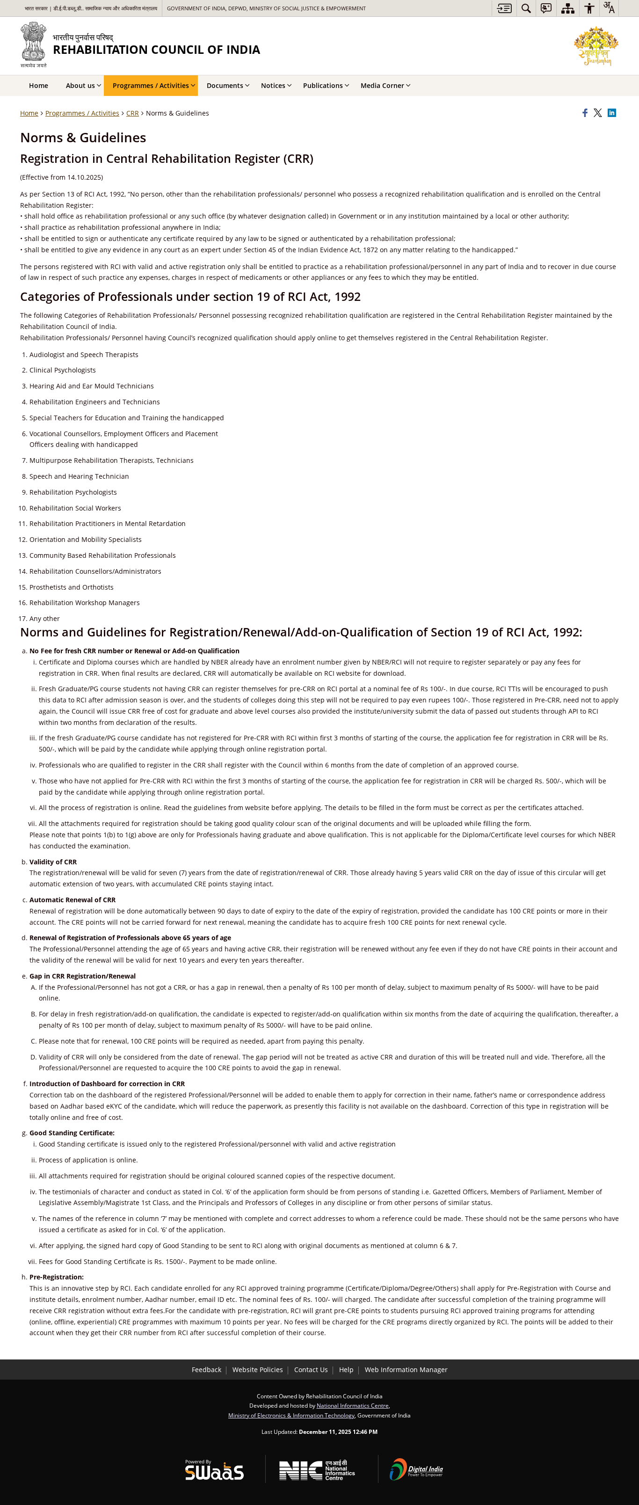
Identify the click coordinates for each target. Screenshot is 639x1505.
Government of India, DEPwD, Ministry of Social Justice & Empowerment (266, 8)
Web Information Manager (406, 1369)
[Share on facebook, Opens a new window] (586, 113)
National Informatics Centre (353, 1405)
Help (346, 1369)
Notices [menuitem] (273, 85)
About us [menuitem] (80, 85)
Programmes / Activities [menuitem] (151, 85)
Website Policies (257, 1369)
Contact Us (311, 1369)
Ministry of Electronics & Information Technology (291, 1415)
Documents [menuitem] (225, 85)
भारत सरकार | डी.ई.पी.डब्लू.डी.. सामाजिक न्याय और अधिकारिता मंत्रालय (91, 8)
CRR (132, 113)
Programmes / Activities (82, 113)
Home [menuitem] (38, 85)
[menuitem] (526, 8)
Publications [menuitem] (323, 85)
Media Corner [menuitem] (382, 85)
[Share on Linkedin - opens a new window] (613, 113)
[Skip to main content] (504, 8)
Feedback (206, 1369)
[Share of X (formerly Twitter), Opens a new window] (599, 113)
